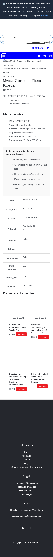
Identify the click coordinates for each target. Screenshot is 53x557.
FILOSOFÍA (14, 69)
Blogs (26, 463)
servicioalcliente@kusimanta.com (26, 516)
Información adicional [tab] (19, 104)
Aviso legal (26, 494)
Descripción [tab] (14, 100)
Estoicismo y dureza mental (27, 179)
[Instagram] (30, 528)
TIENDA (26, 460)
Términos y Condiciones (26, 483)
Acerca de (26, 456)
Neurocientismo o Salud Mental (28, 174)
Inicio (5, 69)
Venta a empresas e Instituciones (26, 467)
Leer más (21, 334)
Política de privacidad (26, 487)
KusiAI (44, 15)
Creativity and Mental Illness (27, 160)
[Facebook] (23, 528)
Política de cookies (26, 491)
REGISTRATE (37, 48)
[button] (3, 55)
